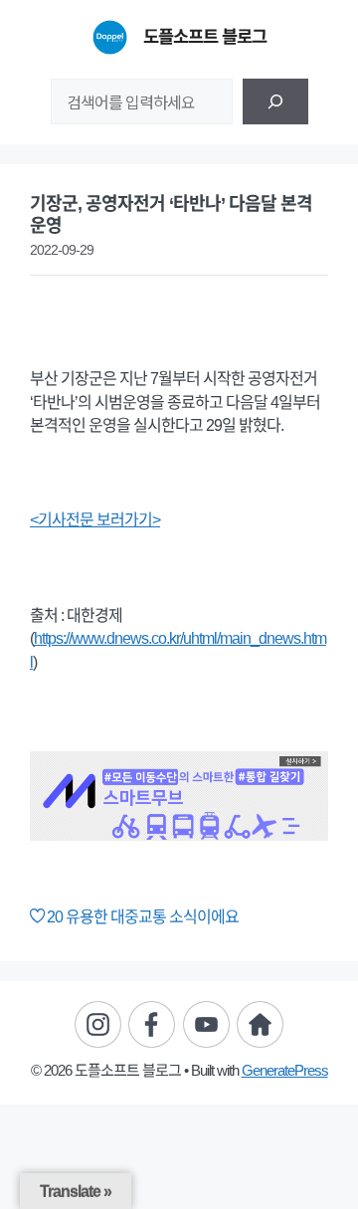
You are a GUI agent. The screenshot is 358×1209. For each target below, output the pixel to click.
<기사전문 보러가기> (95, 519)
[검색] (275, 101)
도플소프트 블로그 (205, 37)
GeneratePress (285, 1070)
